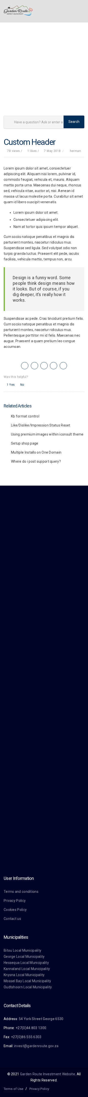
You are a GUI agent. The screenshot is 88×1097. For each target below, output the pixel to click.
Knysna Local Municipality (24, 975)
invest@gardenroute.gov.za (36, 1046)
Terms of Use (13, 1089)
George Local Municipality (24, 957)
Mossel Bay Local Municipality (27, 981)
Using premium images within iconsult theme (47, 434)
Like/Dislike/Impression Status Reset (40, 425)
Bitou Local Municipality (22, 950)
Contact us (12, 919)
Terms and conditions (21, 892)
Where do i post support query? (36, 461)
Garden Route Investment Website (47, 1074)
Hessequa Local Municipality (26, 963)
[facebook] (34, 366)
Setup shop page (24, 443)
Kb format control (25, 416)
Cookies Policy (15, 910)
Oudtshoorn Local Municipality (28, 987)
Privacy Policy (15, 901)
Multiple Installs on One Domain (36, 452)
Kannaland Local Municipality (27, 969)
